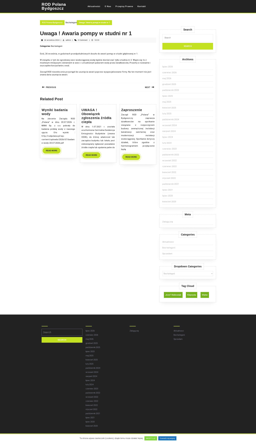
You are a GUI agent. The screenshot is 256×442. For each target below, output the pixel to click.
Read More (53, 151)
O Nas (108, 6)
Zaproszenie (131, 110)
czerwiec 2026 (169, 72)
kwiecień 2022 (169, 172)
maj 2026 (166, 78)
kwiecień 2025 (169, 108)
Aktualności (94, 6)
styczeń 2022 (169, 178)
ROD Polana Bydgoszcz (54, 6)
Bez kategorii (168, 248)
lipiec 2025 (167, 96)
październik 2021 (170, 184)
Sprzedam (167, 254)
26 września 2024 (51, 40)
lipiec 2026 (167, 67)
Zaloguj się (167, 222)
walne (205, 295)
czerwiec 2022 (169, 166)
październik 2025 (170, 90)
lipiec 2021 (167, 190)
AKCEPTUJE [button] (150, 438)
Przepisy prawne (124, 6)
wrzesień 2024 (169, 125)
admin (68, 40)
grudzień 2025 (169, 84)
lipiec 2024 (167, 137)
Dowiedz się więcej (167, 438)
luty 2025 (166, 114)
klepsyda (191, 295)
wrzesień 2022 (169, 160)
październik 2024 (170, 119)
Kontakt (141, 6)
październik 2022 (170, 155)
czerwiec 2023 (169, 149)
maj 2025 (166, 102)
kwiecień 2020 (169, 202)
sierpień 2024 (169, 131)
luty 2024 (166, 143)
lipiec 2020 (167, 196)
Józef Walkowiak (173, 295)
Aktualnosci (168, 242)
